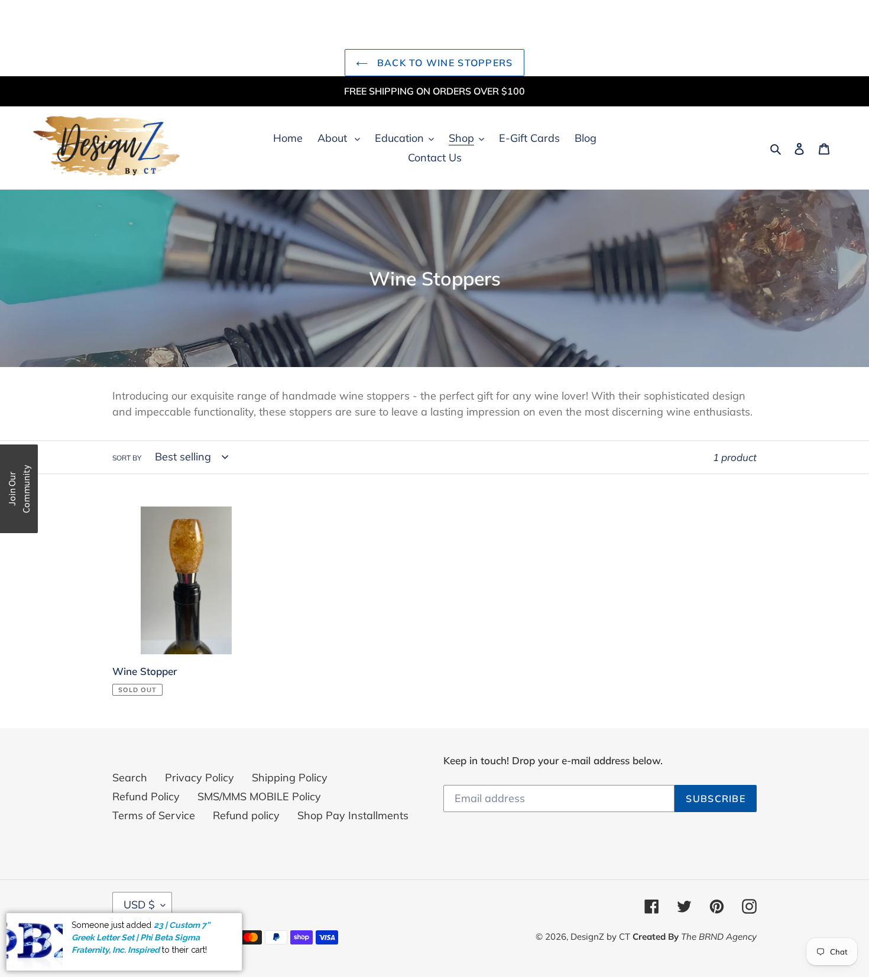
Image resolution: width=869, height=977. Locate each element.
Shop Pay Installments (352, 815)
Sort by (126, 457)
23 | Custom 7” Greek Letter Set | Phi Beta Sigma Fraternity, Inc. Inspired (141, 937)
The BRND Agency (719, 936)
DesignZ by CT (601, 936)
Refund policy (246, 815)
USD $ (139, 904)
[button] (19, 488)
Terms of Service (153, 815)
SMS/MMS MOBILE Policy (259, 796)
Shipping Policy (290, 777)
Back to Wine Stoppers (443, 63)
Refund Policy (146, 796)
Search (129, 777)
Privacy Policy (199, 777)
